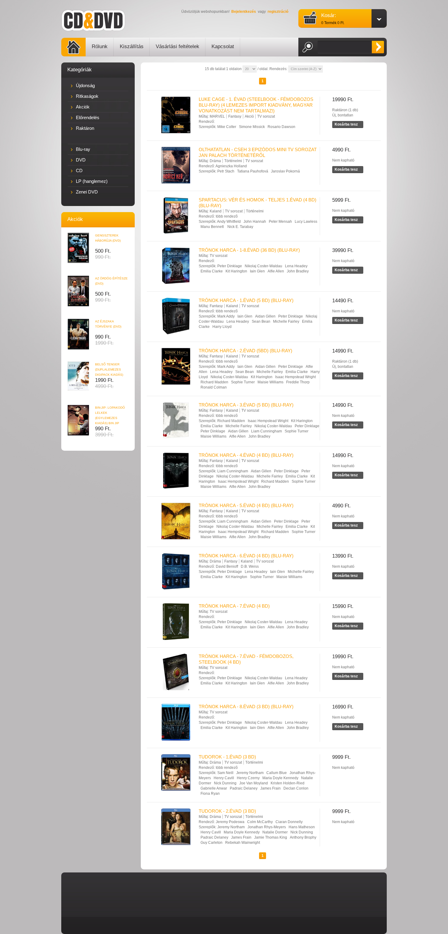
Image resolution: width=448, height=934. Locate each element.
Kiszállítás (132, 46)
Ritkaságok (87, 96)
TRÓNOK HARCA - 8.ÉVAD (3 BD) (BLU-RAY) (246, 706)
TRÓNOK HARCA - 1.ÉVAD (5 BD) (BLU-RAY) (246, 300)
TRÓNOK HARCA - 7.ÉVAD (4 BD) (234, 606)
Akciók (83, 106)
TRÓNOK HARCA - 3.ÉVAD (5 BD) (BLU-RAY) (246, 404)
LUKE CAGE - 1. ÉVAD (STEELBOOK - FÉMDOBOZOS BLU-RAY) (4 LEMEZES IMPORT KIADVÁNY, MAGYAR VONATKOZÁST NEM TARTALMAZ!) (256, 105)
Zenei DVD (87, 191)
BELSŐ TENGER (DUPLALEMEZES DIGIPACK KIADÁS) (109, 369)
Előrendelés (87, 117)
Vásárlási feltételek (177, 46)
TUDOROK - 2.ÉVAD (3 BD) (227, 811)
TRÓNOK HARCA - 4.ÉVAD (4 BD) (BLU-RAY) (246, 455)
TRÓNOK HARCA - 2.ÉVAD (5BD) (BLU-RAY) (245, 350)
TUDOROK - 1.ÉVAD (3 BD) (227, 756)
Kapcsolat (223, 46)
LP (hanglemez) (92, 181)
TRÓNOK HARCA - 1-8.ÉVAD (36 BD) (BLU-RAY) (249, 250)
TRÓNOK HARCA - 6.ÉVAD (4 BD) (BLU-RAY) (246, 555)
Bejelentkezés (243, 11)
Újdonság (85, 85)
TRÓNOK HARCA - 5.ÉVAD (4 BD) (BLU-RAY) (246, 505)
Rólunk (100, 46)
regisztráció (278, 11)
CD (79, 170)
